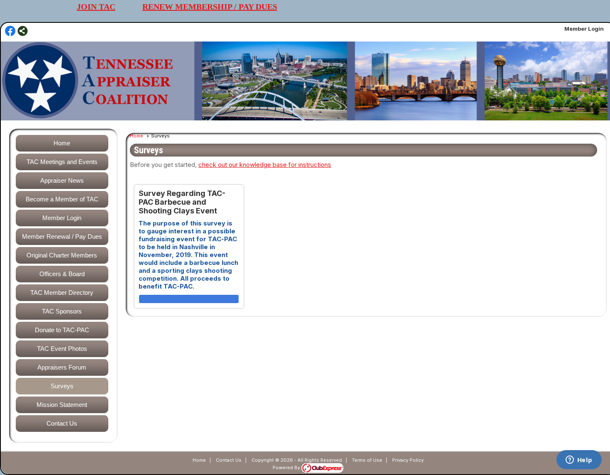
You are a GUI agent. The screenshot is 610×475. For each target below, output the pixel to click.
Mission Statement (62, 404)
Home (62, 143)
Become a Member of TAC (62, 199)
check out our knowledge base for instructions (264, 165)
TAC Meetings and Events (62, 161)
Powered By (287, 467)
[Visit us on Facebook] (10, 31)
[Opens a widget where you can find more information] (579, 460)
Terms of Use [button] (367, 460)
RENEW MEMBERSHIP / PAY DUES (209, 6)
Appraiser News (62, 180)
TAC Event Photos (62, 348)
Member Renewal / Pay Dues (62, 236)
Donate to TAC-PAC (62, 329)
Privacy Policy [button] (408, 460)
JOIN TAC (96, 6)
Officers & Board (62, 273)
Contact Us (61, 423)
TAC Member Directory (61, 292)
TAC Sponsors (62, 311)
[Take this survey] (189, 299)
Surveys (62, 385)
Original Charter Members (62, 255)
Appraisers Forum (61, 367)
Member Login (584, 28)
